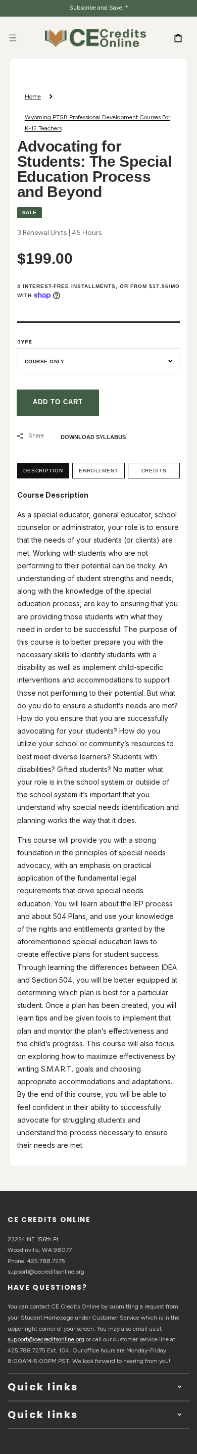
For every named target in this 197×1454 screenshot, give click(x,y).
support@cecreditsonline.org (46, 1339)
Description (43, 470)
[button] (13, 38)
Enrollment (98, 470)
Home (33, 96)
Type (24, 342)
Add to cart (58, 402)
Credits (154, 470)
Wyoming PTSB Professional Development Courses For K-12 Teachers (97, 123)
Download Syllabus (93, 437)
